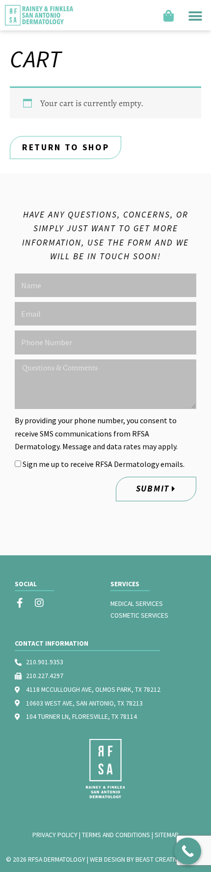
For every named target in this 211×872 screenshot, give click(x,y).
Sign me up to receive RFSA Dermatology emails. (104, 464)
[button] (195, 15)
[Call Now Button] (187, 851)
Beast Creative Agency (170, 859)
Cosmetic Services (139, 615)
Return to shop (65, 147)
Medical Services (136, 604)
